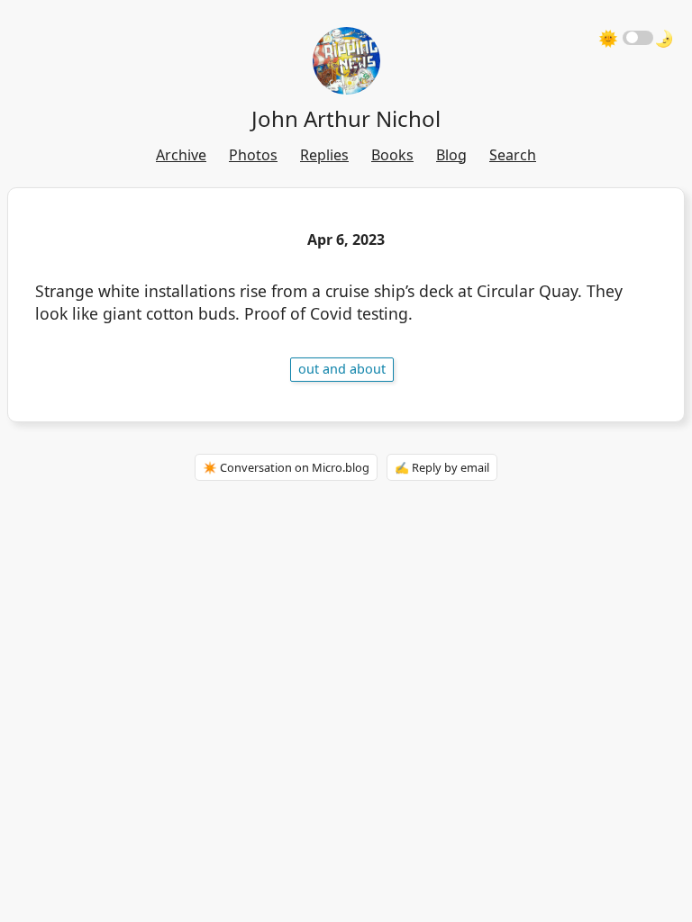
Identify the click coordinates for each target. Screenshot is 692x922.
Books (392, 155)
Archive (181, 155)
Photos (253, 155)
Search (512, 155)
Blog (451, 155)
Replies (324, 155)
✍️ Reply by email (442, 467)
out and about (342, 368)
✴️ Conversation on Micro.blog (286, 467)
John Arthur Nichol (346, 118)
